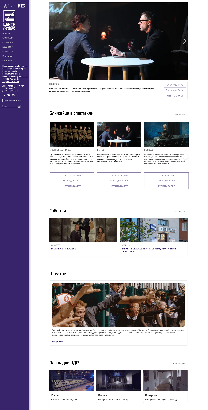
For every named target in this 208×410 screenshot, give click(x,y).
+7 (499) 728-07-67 (10, 79)
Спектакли (7, 38)
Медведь (148, 150)
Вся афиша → (181, 114)
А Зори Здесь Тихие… (60, 150)
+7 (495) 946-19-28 (10, 81)
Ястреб (54, 84)
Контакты (7, 60)
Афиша (6, 33)
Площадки (7, 56)
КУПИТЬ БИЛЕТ (175, 96)
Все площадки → (180, 363)
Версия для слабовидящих (12, 100)
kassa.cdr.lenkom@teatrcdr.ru (15, 76)
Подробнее (57, 341)
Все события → (181, 211)
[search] (19, 106)
